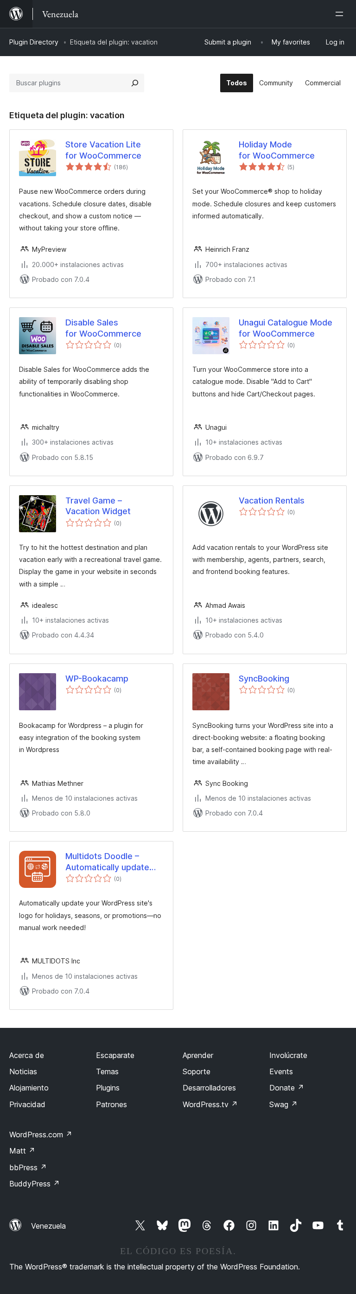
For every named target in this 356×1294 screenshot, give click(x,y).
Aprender (198, 1055)
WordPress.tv (210, 1104)
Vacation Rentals (272, 500)
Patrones (111, 1104)
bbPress (28, 1167)
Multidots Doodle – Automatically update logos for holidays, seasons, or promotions (112, 862)
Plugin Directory (33, 42)
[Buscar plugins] (135, 83)
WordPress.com (40, 1134)
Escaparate (115, 1055)
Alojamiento (29, 1087)
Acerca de (26, 1055)
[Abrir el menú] (341, 14)
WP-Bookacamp (96, 678)
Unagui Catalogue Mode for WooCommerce (285, 328)
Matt (22, 1150)
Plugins (108, 1087)
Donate (286, 1087)
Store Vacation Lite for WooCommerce (103, 150)
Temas (107, 1071)
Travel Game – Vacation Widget (98, 506)
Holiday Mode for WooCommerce (277, 150)
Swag (283, 1104)
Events (281, 1071)
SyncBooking (264, 678)
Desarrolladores (209, 1087)
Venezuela (48, 1225)
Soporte (196, 1071)
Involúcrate (288, 1055)
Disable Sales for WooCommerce (103, 328)
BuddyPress (34, 1183)
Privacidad (27, 1104)
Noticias (23, 1071)
